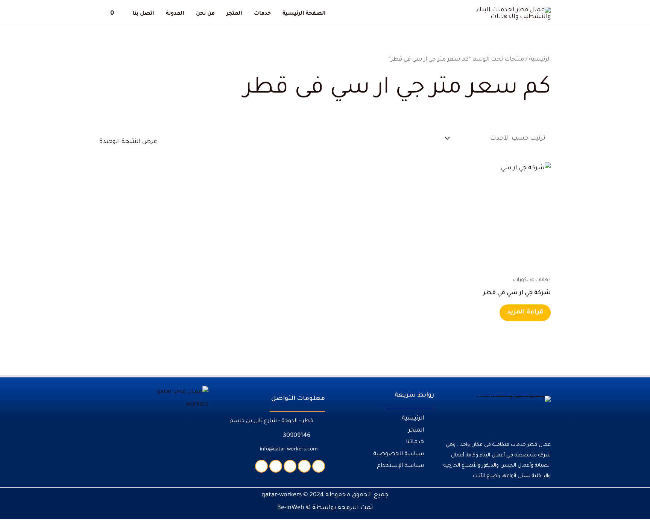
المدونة (175, 14)
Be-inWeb (290, 508)
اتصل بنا (143, 14)
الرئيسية (540, 59)
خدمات (262, 14)
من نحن (205, 14)
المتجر (234, 14)
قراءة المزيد (525, 312)
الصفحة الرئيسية (304, 14)
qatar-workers (281, 495)
